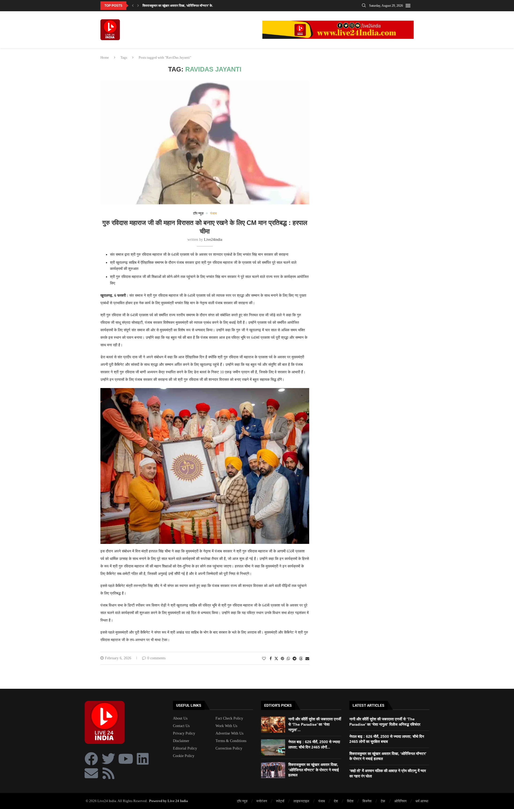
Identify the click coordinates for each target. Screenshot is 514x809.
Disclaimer (181, 741)
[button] (133, 5)
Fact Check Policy (229, 718)
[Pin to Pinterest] (282, 659)
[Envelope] (91, 773)
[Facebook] (91, 758)
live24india (213, 240)
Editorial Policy (185, 748)
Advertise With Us (229, 733)
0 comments (156, 658)
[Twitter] (108, 758)
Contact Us (181, 726)
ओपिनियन (400, 801)
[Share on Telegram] (294, 659)
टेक (383, 801)
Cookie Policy (183, 756)
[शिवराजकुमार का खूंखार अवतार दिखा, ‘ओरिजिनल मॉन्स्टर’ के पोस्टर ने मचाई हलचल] (273, 770)
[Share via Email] (307, 659)
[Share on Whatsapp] (288, 659)
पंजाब (321, 801)
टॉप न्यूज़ (242, 801)
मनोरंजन (261, 801)
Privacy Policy (184, 733)
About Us (180, 718)
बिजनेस (367, 801)
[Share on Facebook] (271, 659)
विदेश (350, 801)
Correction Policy (229, 748)
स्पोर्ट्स (280, 801)
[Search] (363, 5)
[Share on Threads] (301, 658)
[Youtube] (125, 758)
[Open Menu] (408, 5)
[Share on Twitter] (276, 658)
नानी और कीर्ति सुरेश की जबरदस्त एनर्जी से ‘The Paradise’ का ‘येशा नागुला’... (314, 724)
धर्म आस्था (421, 801)
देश (336, 801)
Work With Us (226, 726)
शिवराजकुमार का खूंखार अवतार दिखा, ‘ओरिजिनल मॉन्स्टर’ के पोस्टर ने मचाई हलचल (313, 769)
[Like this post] (264, 659)
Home (104, 57)
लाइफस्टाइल (301, 801)
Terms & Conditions (231, 741)
